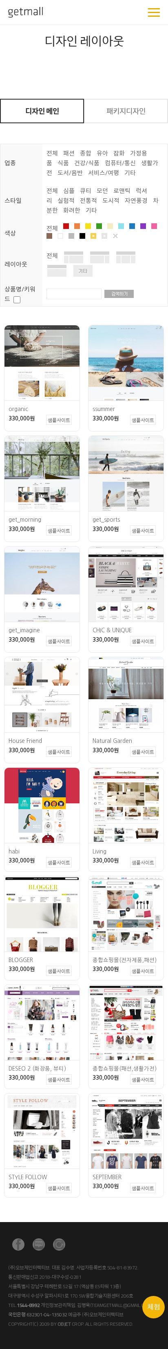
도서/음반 (70, 173)
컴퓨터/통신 (120, 163)
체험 (153, 1307)
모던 (102, 191)
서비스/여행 (103, 173)
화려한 (71, 210)
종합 (85, 153)
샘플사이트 (59, 420)
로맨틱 (121, 191)
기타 (130, 173)
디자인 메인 (42, 111)
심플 (69, 191)
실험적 (66, 200)
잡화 (119, 153)
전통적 (88, 200)
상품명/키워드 (19, 294)
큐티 (85, 191)
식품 (63, 163)
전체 (52, 153)
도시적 (110, 200)
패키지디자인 (126, 111)
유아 (102, 153)
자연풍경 (136, 200)
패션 (69, 153)
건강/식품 (86, 163)
